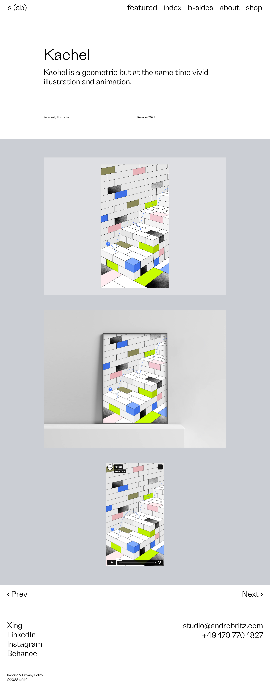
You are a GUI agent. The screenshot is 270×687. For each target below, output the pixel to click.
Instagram (24, 644)
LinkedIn (21, 635)
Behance (22, 654)
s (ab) (17, 8)
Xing (14, 625)
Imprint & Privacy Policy (25, 675)
